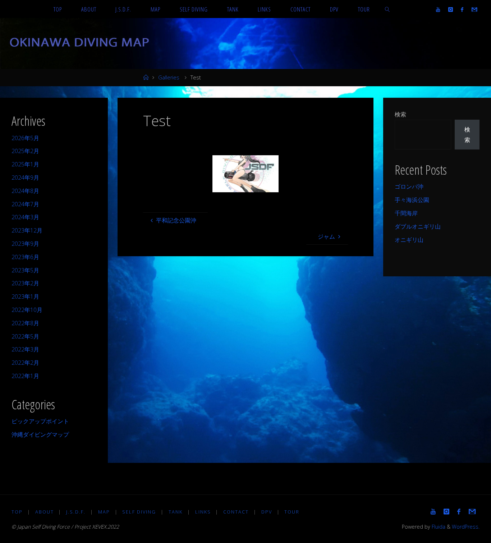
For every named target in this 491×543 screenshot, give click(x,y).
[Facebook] (462, 9)
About (44, 512)
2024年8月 (25, 191)
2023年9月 (25, 244)
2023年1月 (25, 296)
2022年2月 (25, 363)
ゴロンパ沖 (409, 186)
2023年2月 (25, 283)
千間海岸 (406, 213)
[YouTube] (438, 9)
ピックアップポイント (40, 421)
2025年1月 (25, 164)
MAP (104, 512)
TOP (17, 512)
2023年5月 (25, 270)
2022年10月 (27, 310)
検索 (400, 114)
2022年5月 (25, 336)
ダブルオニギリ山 (418, 226)
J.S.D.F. (76, 512)
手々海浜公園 (412, 200)
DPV (266, 512)
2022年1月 (25, 376)
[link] (387, 9)
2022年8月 (25, 323)
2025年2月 (25, 151)
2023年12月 (27, 230)
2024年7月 (25, 204)
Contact (236, 512)
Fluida (437, 526)
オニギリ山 (409, 240)
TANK (176, 512)
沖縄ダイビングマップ (40, 434)
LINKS (203, 512)
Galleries (168, 77)
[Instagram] (450, 9)
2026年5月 (25, 138)
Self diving (139, 512)
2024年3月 (25, 217)
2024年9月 (25, 177)
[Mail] (474, 9)
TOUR (291, 512)
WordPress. (465, 526)
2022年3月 (25, 349)
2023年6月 (25, 257)
